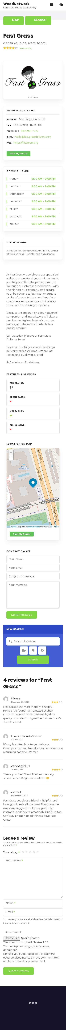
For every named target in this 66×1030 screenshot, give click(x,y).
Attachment (13, 932)
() (25, 48)
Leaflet (13, 526)
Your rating (10, 852)
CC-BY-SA (54, 526)
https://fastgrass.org (25, 142)
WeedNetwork (16, 3)
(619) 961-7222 (30, 130)
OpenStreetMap (33, 526)
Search (33, 659)
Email (8, 912)
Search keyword (10, 641)
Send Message (21, 615)
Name (8, 903)
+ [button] (11, 452)
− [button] (11, 457)
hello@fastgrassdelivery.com (33, 136)
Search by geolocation (42, 650)
